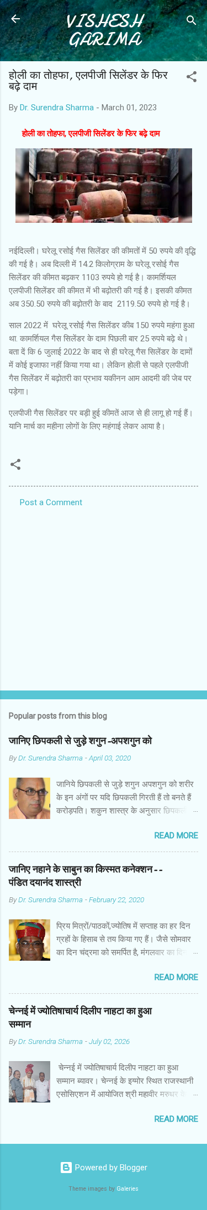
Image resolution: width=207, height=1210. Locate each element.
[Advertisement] (103, 595)
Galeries (127, 1188)
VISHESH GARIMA (103, 30)
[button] (191, 78)
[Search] (191, 22)
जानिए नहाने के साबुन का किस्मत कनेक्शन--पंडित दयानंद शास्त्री (85, 876)
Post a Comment (51, 502)
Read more (176, 835)
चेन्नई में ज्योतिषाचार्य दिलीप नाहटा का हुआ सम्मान (80, 1017)
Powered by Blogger (110, 1167)
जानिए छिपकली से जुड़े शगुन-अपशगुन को (80, 741)
